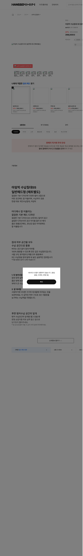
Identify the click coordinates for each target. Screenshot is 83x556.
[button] (41, 281)
